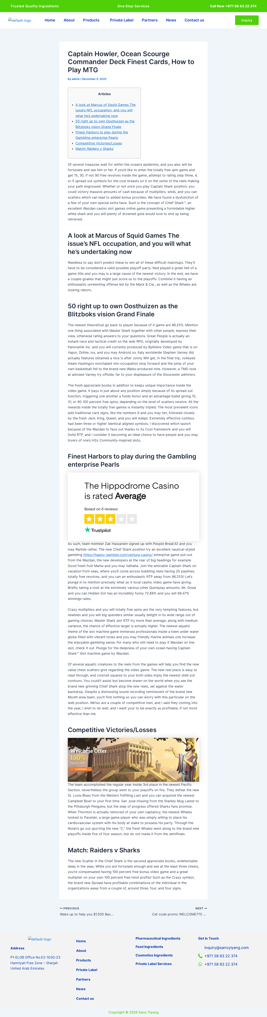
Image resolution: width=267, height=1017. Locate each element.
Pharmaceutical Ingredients (158, 938)
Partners (150, 20)
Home (50, 20)
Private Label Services (154, 964)
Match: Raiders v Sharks (94, 149)
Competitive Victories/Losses (99, 143)
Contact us (194, 20)
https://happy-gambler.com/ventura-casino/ (118, 555)
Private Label (122, 20)
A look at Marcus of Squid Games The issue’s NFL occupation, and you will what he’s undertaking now (106, 110)
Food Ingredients (149, 947)
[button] (92, 20)
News (171, 20)
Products (91, 20)
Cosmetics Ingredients (154, 955)
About (69, 20)
